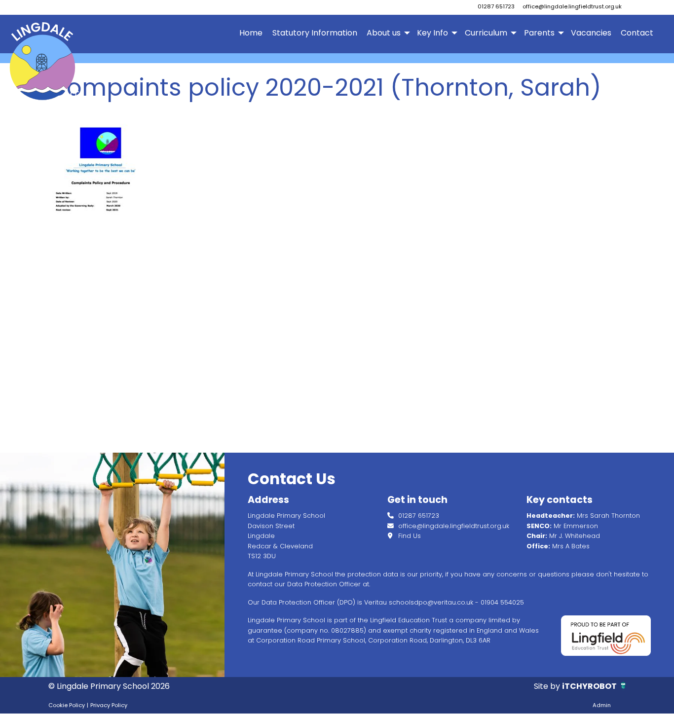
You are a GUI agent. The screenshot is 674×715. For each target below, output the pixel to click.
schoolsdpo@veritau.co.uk (431, 602)
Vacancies (591, 32)
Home (250, 32)
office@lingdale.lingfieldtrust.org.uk (572, 6)
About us (384, 32)
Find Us (408, 536)
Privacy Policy (108, 705)
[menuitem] (251, 33)
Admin (602, 705)
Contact (637, 32)
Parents (539, 32)
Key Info (432, 32)
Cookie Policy (66, 705)
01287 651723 (496, 6)
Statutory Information (314, 32)
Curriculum (486, 32)
